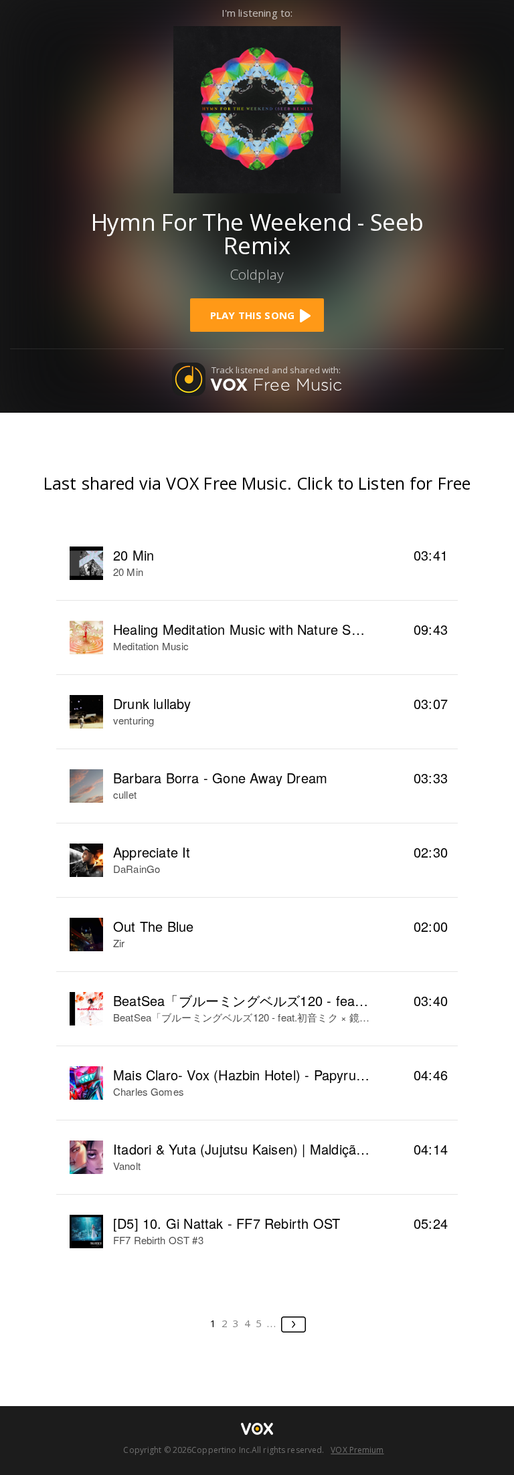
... (272, 1323)
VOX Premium (357, 1450)
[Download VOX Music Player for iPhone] (257, 108)
